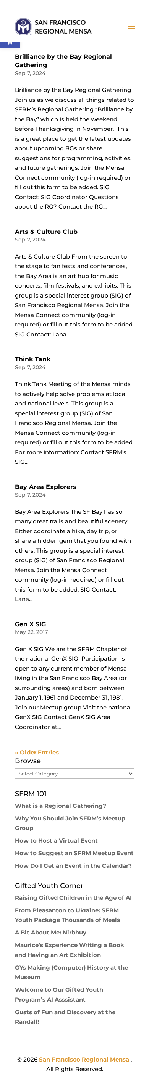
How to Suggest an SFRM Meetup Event (74, 853)
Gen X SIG (30, 624)
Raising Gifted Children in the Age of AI (73, 897)
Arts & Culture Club (46, 231)
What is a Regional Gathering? (60, 805)
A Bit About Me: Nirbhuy (50, 932)
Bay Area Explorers (45, 487)
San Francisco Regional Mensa (85, 1059)
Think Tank (32, 359)
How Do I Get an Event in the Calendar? (73, 865)
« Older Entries (37, 752)
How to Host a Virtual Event (56, 840)
